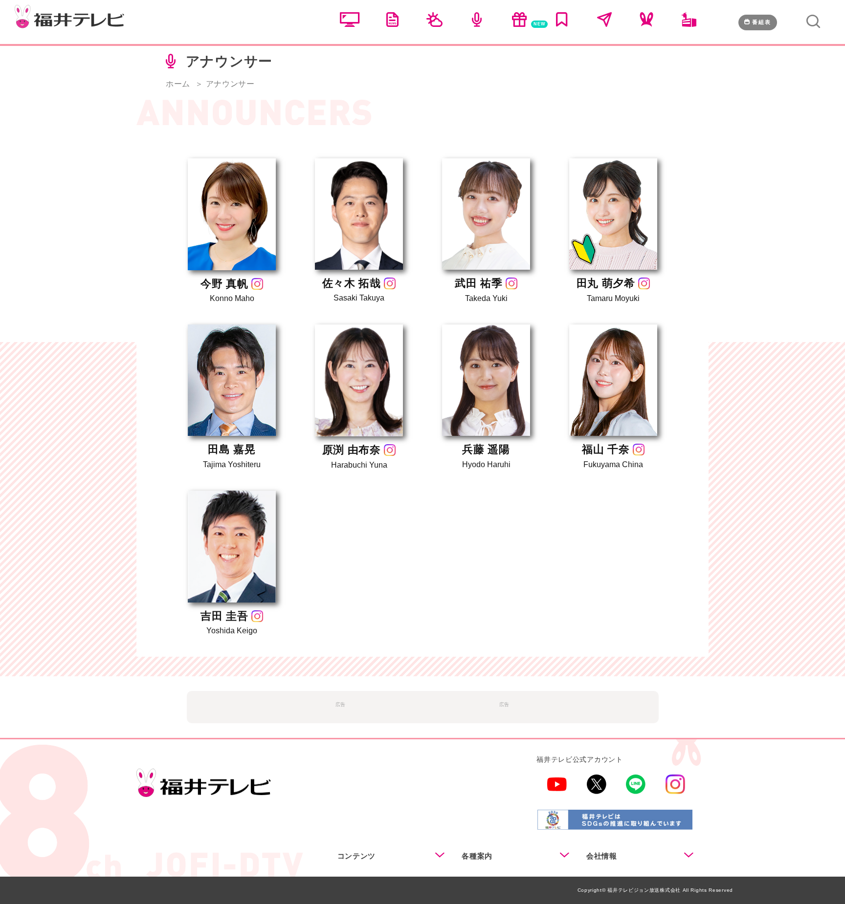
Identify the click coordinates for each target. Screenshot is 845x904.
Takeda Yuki (486, 298)
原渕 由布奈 (351, 450)
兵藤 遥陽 (486, 449)
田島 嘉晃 (232, 449)
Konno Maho (232, 298)
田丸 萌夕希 (606, 283)
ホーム (178, 84)
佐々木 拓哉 (351, 283)
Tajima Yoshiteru (232, 464)
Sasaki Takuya (359, 298)
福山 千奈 (606, 449)
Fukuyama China (613, 464)
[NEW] (519, 24)
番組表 (761, 22)
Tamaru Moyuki (613, 298)
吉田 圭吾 (224, 616)
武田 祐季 (479, 283)
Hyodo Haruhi (486, 464)
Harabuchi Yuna (359, 465)
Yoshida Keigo (231, 630)
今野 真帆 (224, 284)
